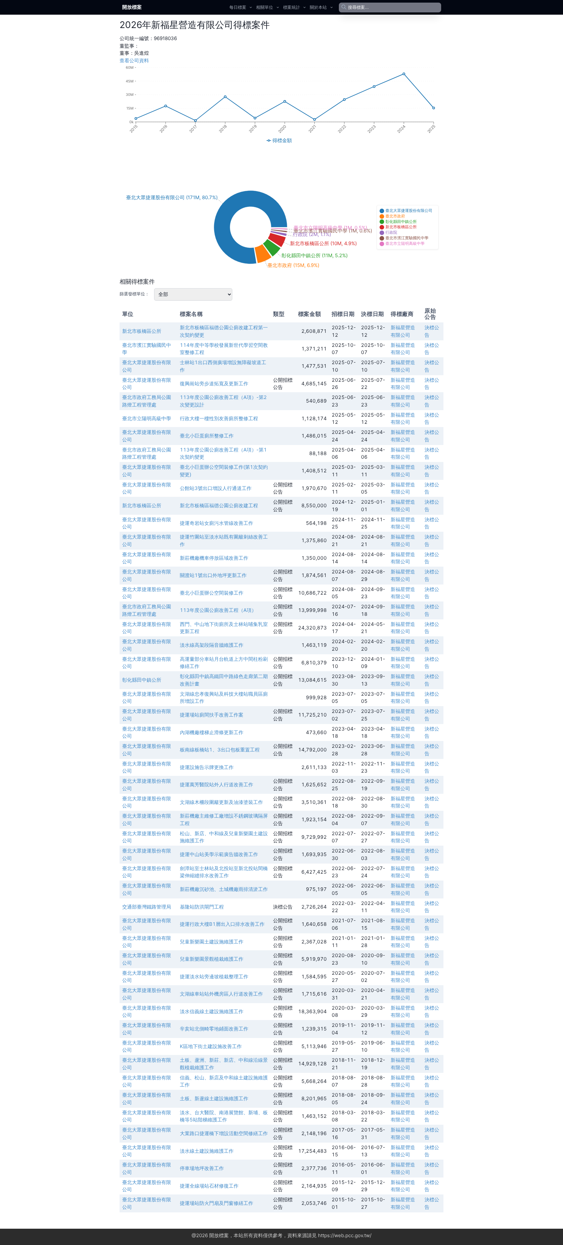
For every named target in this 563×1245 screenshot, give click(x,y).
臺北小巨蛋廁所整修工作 (207, 436)
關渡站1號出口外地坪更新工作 (213, 575)
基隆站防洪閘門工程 (202, 907)
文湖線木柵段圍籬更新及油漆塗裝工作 (221, 802)
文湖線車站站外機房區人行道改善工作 (221, 994)
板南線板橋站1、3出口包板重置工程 (220, 750)
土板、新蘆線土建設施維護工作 (214, 1098)
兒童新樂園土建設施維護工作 (211, 942)
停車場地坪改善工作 (202, 1168)
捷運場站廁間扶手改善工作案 (211, 715)
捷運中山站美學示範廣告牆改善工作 (219, 854)
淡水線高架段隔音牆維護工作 (211, 645)
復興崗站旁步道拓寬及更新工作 (214, 383)
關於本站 (318, 7)
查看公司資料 (134, 60)
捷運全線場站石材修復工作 (209, 1186)
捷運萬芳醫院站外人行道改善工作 (216, 784)
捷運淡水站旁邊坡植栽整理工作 (214, 976)
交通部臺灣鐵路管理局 (146, 907)
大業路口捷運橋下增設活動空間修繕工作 (224, 1133)
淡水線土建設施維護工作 (207, 1151)
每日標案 (237, 7)
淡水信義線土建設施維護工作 (211, 1011)
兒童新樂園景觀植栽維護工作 (211, 959)
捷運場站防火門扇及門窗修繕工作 (216, 1203)
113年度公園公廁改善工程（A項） (218, 610)
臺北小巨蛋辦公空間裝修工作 (211, 593)
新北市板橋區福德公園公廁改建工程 (219, 505)
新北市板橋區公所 (141, 331)
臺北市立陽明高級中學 (146, 418)
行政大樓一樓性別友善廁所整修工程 (219, 418)
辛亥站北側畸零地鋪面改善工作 (214, 1029)
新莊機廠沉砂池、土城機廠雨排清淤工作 (224, 889)
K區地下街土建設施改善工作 (211, 1046)
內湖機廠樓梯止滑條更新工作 (211, 732)
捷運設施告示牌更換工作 (207, 767)
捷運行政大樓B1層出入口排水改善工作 (222, 924)
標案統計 (291, 7)
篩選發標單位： (134, 293)
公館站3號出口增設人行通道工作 (216, 488)
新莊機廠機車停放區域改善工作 (214, 558)
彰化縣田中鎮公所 (141, 680)
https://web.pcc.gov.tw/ (344, 1235)
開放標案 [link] (132, 7)
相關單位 (264, 7)
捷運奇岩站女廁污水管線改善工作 (216, 523)
